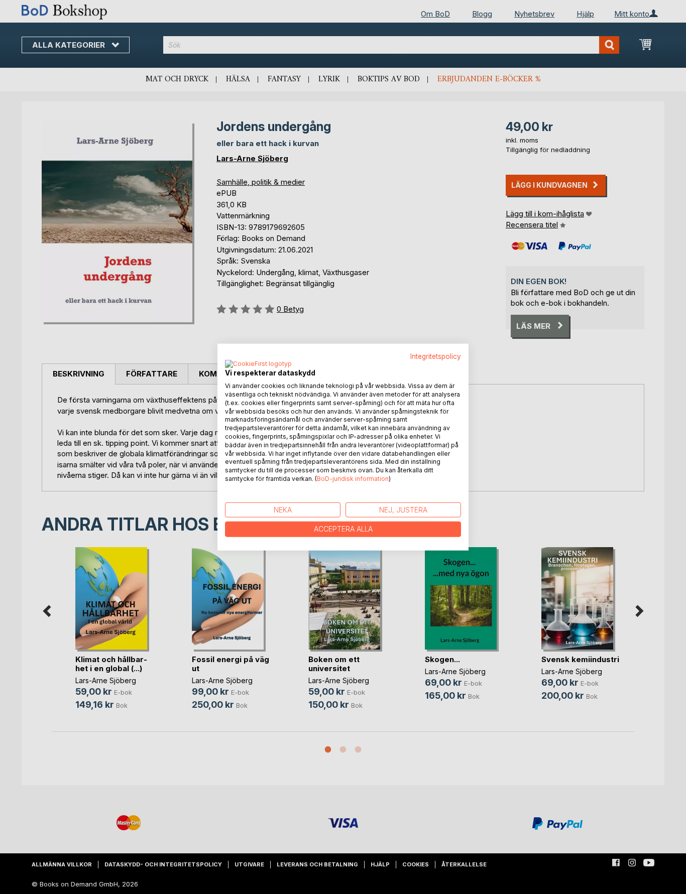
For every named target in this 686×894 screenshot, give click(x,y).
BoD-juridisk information (353, 478)
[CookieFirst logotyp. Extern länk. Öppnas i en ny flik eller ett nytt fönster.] (258, 364)
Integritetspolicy (435, 356)
